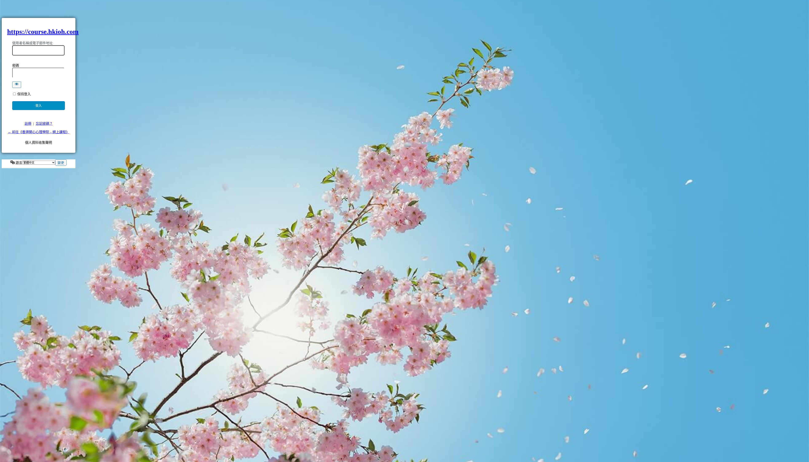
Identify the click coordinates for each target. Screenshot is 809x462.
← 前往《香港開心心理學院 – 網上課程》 (38, 132)
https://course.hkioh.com (43, 31)
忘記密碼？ (44, 123)
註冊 (28, 123)
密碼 (15, 65)
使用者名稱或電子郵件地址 (32, 43)
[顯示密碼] (16, 85)
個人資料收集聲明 (38, 142)
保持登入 (24, 94)
